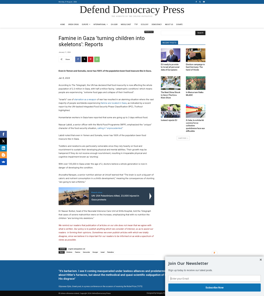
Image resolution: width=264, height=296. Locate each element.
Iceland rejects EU (169, 120)
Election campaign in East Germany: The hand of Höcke (195, 67)
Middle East (149, 32)
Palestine (110, 252)
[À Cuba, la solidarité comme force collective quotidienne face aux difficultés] (195, 111)
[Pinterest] (90, 59)
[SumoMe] (3, 161)
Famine (77, 252)
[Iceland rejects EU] (170, 111)
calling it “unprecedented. (109, 128)
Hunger (95, 252)
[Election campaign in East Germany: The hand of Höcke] (195, 55)
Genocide (86, 252)
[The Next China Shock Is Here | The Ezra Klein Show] (170, 83)
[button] (214, 263)
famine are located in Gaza (114, 103)
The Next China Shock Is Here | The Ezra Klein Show (170, 95)
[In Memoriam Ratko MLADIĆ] (195, 83)
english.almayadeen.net (76, 249)
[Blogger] (3, 154)
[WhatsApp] (97, 59)
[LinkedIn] (3, 148)
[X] (200, 2)
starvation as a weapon (85, 99)
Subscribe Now (214, 287)
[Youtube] (203, 2)
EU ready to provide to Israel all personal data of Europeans (170, 67)
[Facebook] (196, 2)
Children (69, 252)
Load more (182, 138)
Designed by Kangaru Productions (69, 19)
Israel (103, 252)
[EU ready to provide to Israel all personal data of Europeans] (170, 55)
